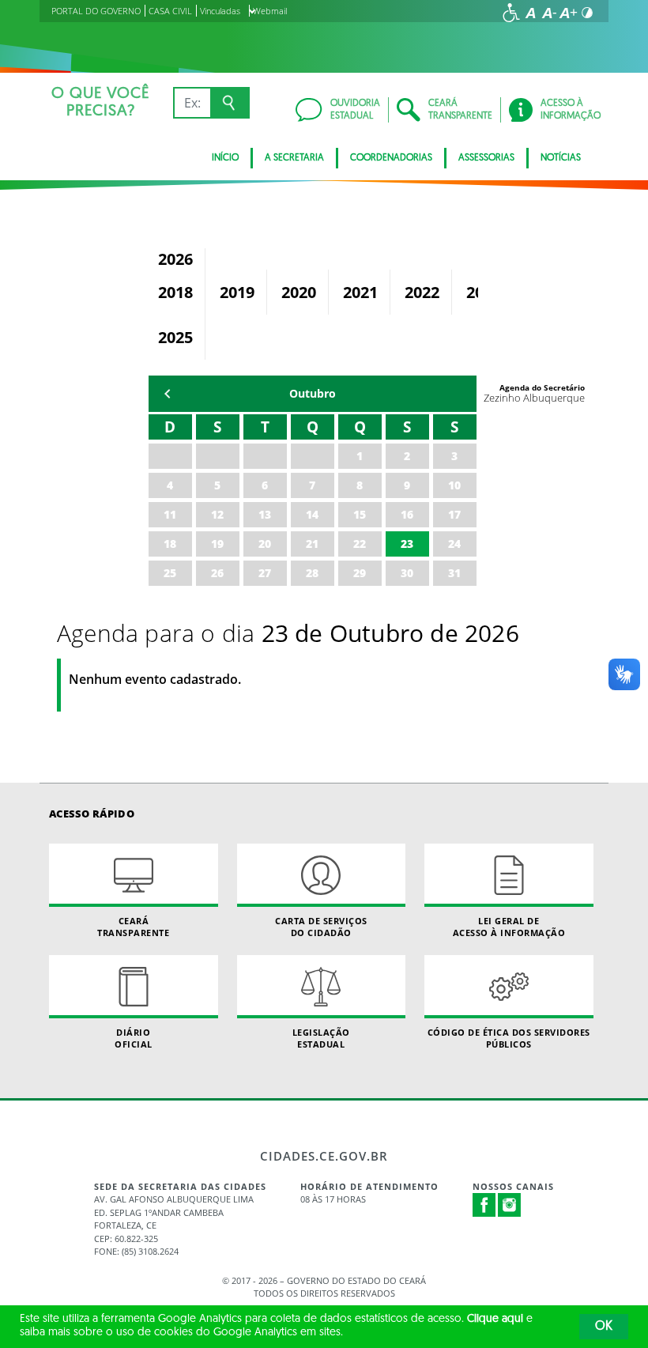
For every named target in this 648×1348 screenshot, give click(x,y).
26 (217, 572)
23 (407, 543)
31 (454, 572)
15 (359, 514)
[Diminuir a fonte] (549, 12)
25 (170, 572)
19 (217, 543)
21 (312, 543)
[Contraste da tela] (587, 12)
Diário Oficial (134, 1038)
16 (407, 514)
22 (359, 543)
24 (454, 543)
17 (454, 514)
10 (454, 485)
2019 (237, 292)
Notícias (561, 158)
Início (225, 158)
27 (264, 572)
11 (170, 514)
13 (264, 514)
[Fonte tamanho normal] (530, 12)
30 (407, 572)
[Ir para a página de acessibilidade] (511, 12)
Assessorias (486, 158)
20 (264, 543)
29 (359, 572)
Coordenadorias (391, 158)
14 (312, 514)
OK (603, 1326)
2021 (360, 292)
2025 (175, 337)
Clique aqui (495, 1319)
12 (217, 514)
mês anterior (167, 394)
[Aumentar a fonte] (568, 12)
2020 (298, 292)
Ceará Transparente (133, 926)
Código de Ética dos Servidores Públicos (509, 1038)
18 (170, 543)
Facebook (484, 1205)
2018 (175, 292)
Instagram (510, 1205)
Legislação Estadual (321, 1038)
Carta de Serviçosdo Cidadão (321, 926)
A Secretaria (294, 158)
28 (312, 572)
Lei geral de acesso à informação (509, 926)
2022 (422, 292)
